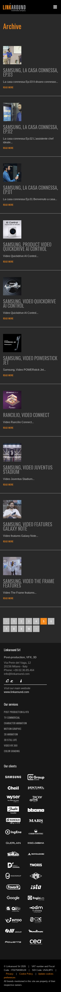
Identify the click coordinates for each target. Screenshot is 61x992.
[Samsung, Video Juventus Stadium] (12, 460)
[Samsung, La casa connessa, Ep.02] (12, 120)
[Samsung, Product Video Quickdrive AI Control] (12, 237)
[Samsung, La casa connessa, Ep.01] (12, 180)
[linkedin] (19, 680)
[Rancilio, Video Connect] (12, 408)
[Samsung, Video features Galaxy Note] (12, 517)
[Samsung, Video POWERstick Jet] (12, 351)
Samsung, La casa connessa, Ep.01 (30, 189)
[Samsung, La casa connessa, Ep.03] (12, 63)
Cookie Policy (26, 974)
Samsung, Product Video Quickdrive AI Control (27, 246)
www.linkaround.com (16, 692)
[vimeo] (6, 680)
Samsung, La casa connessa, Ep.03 (30, 72)
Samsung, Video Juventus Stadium (28, 469)
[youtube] (12, 680)
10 (29, 628)
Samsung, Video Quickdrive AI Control (29, 303)
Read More (8, 87)
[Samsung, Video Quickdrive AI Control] (12, 294)
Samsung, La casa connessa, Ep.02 (30, 129)
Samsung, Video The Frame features (28, 583)
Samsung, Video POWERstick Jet (30, 360)
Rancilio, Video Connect (26, 414)
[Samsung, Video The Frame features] (12, 574)
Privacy (9, 974)
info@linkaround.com (16, 673)
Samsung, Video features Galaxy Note (27, 526)
